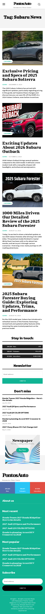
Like (39, 346)
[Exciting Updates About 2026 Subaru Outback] (22, 120)
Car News (7, 61)
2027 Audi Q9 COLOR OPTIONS (15, 412)
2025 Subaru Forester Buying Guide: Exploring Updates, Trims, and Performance (19, 302)
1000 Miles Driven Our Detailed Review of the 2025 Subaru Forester (21, 219)
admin (4, 84)
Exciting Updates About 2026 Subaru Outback (21, 147)
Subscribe (37, 356)
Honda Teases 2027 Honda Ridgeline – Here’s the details (22, 399)
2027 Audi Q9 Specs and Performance (19, 406)
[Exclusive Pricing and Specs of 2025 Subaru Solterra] (22, 48)
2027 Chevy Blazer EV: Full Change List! (19, 427)
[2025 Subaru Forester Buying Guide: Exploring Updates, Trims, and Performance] (22, 271)
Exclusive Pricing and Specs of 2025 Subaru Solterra (20, 75)
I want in (23, 381)
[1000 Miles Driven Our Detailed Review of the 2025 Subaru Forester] (22, 190)
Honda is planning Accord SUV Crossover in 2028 (21, 419)
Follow (38, 351)
